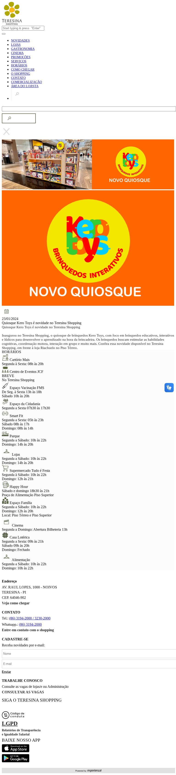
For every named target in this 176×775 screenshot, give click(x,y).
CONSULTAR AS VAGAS (23, 692)
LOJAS (16, 44)
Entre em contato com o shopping (28, 630)
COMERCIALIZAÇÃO (26, 82)
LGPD (10, 723)
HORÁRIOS (19, 65)
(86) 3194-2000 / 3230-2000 (29, 618)
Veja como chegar (16, 603)
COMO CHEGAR (22, 69)
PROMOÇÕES (20, 57)
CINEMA (17, 53)
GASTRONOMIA (23, 49)
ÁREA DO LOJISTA (24, 86)
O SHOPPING (20, 73)
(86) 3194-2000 (30, 624)
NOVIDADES (20, 40)
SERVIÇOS (18, 61)
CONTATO (18, 78)
